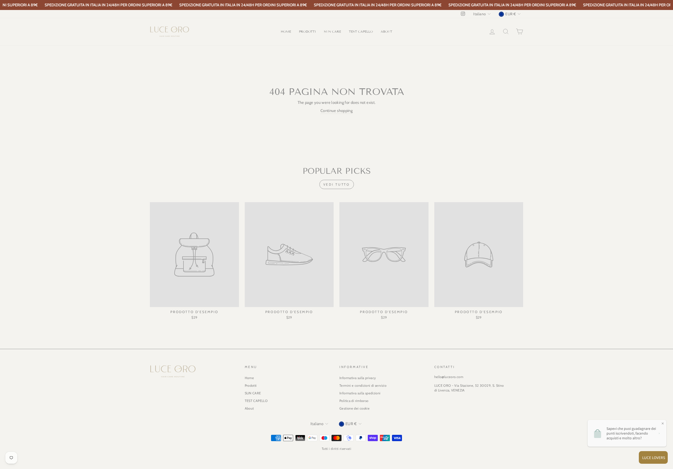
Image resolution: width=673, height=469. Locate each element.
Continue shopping (336, 110)
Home (286, 31)
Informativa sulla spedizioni (360, 393)
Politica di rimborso (354, 401)
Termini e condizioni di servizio (362, 386)
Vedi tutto (336, 184)
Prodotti (307, 31)
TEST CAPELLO (361, 31)
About (386, 31)
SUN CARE (332, 31)
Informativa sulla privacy (357, 378)
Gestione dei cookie (354, 408)
